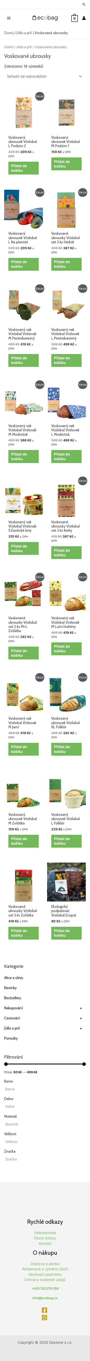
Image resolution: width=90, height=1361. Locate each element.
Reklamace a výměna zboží (45, 1269)
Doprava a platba (45, 1264)
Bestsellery (12, 998)
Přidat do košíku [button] (19, 168)
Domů (9, 33)
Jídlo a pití (24, 33)
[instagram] (45, 1317)
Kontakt (45, 1243)
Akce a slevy (13, 978)
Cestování (43, 1018)
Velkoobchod (45, 1233)
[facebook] (45, 1310)
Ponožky (11, 1038)
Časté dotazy (45, 1238)
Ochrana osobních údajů (45, 1280)
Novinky (10, 988)
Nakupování (43, 1008)
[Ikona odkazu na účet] (84, 18)
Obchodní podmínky (45, 1274)
